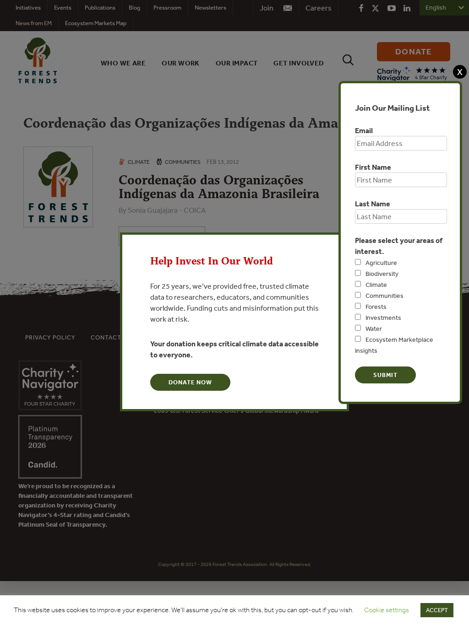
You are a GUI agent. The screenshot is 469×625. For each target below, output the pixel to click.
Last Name (372, 203)
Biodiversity (381, 273)
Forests (376, 306)
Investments (383, 317)
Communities (384, 295)
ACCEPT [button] (437, 610)
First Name (373, 167)
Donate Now (190, 382)
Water (373, 328)
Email (364, 130)
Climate (376, 284)
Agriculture (381, 263)
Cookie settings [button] (386, 610)
